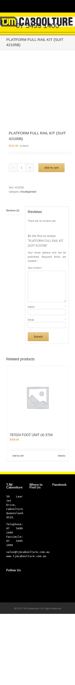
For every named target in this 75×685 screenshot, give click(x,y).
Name (47, 307)
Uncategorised (28, 191)
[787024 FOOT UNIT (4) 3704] (37, 397)
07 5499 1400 (37, 25)
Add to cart (51, 167)
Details (61, 455)
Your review (35, 268)
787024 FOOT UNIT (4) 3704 (31, 435)
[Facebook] (7, 579)
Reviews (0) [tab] (12, 210)
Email (47, 320)
